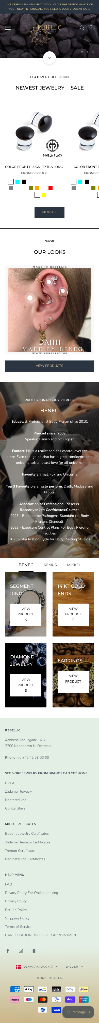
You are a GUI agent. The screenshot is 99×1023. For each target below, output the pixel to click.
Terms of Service (18, 926)
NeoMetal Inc (15, 799)
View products (49, 366)
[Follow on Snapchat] (34, 950)
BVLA (9, 783)
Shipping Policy (17, 918)
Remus (50, 565)
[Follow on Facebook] (7, 950)
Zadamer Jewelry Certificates (27, 842)
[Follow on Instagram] (20, 950)
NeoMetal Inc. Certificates (25, 859)
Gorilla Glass (15, 808)
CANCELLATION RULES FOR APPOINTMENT (41, 935)
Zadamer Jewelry (18, 791)
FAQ (8, 884)
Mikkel (74, 565)
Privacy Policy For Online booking (31, 892)
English (71, 966)
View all (49, 212)
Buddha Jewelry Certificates (27, 833)
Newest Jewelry (39, 88)
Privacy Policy (16, 901)
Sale (77, 88)
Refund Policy (16, 909)
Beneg (26, 565)
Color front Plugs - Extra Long (34, 167)
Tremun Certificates (20, 850)
